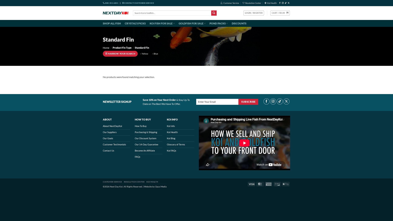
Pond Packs (218, 23)
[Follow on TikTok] (286, 3)
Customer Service (231, 3)
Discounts (239, 23)
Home (106, 47)
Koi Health (272, 3)
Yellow (145, 53)
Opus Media (161, 186)
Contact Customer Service (139, 3)
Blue (156, 53)
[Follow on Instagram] (283, 3)
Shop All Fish (112, 23)
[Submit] (213, 13)
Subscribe (248, 101)
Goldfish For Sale (191, 23)
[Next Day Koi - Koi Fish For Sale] (115, 13)
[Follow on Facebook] (280, 3)
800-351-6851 (111, 3)
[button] (280, 13)
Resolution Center (253, 3)
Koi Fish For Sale (161, 23)
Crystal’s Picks (135, 23)
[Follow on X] (289, 3)
